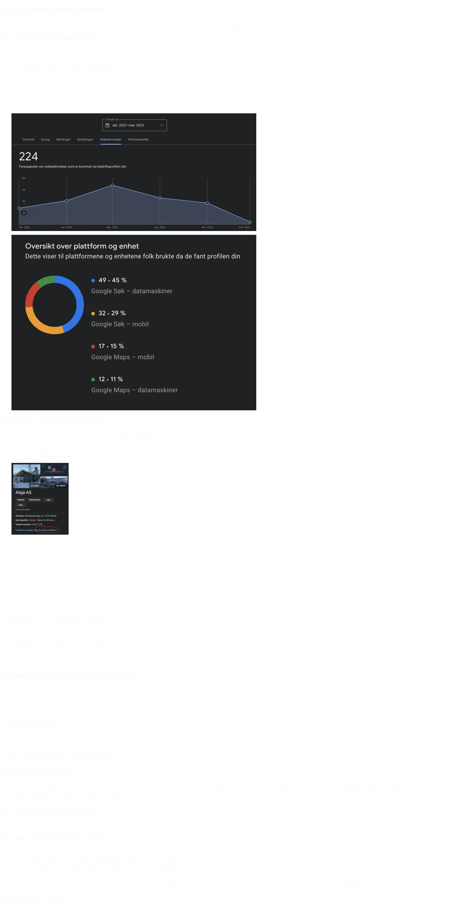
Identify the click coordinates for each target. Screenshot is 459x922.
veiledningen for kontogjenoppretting (200, 571)
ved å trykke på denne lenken (227, 601)
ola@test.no (65, 561)
